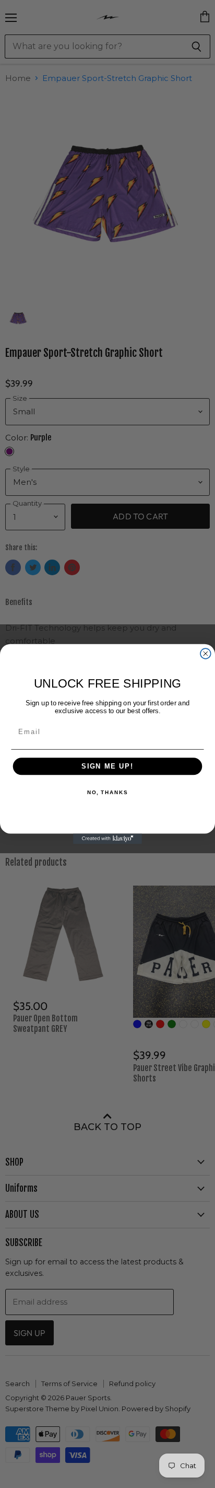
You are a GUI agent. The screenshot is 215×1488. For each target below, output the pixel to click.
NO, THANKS (107, 792)
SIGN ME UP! (107, 766)
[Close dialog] (205, 653)
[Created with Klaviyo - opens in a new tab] (107, 838)
